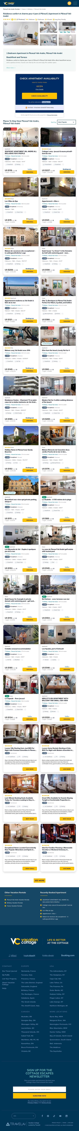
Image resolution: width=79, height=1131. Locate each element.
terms (64, 1122)
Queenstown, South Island (60, 1040)
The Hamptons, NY (57, 975)
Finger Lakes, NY (56, 998)
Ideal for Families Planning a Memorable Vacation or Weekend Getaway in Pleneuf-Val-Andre (57, 849)
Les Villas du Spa (11, 201)
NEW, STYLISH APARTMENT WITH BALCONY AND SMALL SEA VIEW (55, 699)
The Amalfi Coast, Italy (30, 1006)
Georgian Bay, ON (28, 1020)
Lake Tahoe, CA (56, 983)
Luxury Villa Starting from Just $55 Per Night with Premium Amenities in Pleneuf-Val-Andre (21, 749)
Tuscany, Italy (26, 975)
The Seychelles (56, 1051)
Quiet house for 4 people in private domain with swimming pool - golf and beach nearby (19, 600)
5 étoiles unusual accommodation (18, 649)
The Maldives (55, 1047)
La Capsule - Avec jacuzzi (15, 698)
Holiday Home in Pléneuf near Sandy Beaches (19, 451)
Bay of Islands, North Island (61, 1036)
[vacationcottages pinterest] (48, 1116)
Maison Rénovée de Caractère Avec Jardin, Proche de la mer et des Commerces (56, 451)
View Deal (29, 172)
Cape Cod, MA (55, 979)
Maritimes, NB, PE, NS (30, 1040)
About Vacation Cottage (8, 983)
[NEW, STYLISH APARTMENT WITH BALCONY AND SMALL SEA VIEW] (58, 684)
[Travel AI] (15, 1124)
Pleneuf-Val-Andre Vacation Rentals (18, 900)
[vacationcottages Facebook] (42, 1116)
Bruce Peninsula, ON (29, 1047)
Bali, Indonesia (56, 1043)
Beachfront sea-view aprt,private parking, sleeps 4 (21, 501)
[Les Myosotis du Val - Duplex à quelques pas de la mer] (21, 535)
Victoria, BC (26, 1051)
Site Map (70, 1122)
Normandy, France (28, 971)
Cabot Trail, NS (27, 1036)
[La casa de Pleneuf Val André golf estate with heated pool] (58, 535)
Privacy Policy (33, 1103)
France (23, 9)
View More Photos (69, 24)
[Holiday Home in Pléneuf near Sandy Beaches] (21, 435)
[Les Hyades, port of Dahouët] (58, 634)
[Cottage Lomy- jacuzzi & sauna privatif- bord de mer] (58, 137)
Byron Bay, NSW (56, 1016)
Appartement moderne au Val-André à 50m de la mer (19, 302)
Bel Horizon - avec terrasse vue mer (55, 599)
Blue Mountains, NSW (58, 1028)
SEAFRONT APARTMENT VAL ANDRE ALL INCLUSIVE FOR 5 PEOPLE (21, 152)
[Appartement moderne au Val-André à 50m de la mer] (21, 286)
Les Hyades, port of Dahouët (53, 649)
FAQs (4, 988)
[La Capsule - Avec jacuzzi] (21, 684)
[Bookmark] (5, 24)
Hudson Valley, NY (57, 994)
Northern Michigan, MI (59, 1006)
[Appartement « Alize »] (58, 187)
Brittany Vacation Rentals (15, 903)
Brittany (30, 9)
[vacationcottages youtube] (60, 1116)
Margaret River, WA (58, 1020)
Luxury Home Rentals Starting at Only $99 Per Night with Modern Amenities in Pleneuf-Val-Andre (57, 749)
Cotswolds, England (29, 986)
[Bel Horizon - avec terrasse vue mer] (58, 584)
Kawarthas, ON (27, 1043)
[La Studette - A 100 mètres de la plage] (58, 485)
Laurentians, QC (27, 1028)
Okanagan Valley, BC (29, 1024)
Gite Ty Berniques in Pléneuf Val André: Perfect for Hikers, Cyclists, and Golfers (57, 302)
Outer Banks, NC (56, 990)
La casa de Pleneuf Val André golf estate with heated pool (57, 550)
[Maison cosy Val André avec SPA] (21, 336)
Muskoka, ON (26, 1016)
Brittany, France (27, 990)
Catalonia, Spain (28, 998)
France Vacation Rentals (14, 906)
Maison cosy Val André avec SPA (17, 350)
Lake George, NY (56, 1002)
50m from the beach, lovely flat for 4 (56, 350)
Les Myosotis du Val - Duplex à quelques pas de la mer (20, 550)
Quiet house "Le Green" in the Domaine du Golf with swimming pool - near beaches (57, 252)
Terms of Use (46, 1103)
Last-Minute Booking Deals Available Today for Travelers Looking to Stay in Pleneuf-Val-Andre (19, 799)
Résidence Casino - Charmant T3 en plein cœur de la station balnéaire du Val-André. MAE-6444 (21, 401)
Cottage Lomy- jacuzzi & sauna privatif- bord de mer (57, 152)
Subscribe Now (39, 1096)
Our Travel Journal (9, 971)
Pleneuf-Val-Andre (40, 9)
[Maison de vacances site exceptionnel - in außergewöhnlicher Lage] (21, 236)
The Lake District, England (32, 983)
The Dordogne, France (30, 994)
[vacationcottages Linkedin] (66, 1116)
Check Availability (39, 96)
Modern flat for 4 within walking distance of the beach (57, 401)
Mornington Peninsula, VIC (60, 1024)
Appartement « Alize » (50, 201)
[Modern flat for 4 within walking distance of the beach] (58, 385)
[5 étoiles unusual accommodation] (21, 634)
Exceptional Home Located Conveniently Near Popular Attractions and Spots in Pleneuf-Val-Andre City (20, 849)
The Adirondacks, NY (58, 971)
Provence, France (28, 979)
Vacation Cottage (54, 1125)
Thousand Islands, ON (30, 1032)
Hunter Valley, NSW (58, 1032)
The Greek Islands (28, 1002)
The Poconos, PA (56, 986)
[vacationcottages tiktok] (54, 1116)
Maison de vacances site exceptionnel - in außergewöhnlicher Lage (20, 252)
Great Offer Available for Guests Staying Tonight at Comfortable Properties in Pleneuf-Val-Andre (57, 799)
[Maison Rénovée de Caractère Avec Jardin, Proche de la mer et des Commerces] (58, 435)
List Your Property (9, 979)
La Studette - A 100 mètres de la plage (56, 500)
